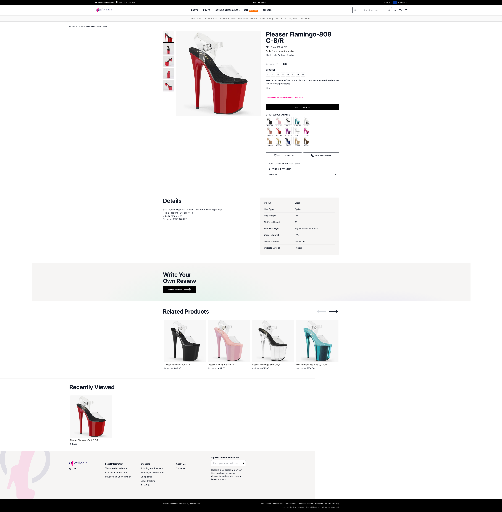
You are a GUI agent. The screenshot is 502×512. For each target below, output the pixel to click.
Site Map (335, 503)
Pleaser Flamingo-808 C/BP (221, 364)
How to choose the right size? (284, 163)
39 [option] (288, 74)
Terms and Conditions (116, 468)
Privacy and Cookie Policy (118, 476)
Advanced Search (305, 503)
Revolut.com (195, 503)
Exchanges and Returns (152, 472)
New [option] (268, 88)
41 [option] (298, 74)
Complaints (146, 476)
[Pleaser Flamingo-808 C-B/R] (91, 416)
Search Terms (290, 503)
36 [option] (273, 74)
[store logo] (103, 10)
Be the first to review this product (280, 51)
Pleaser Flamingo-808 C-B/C (266, 364)
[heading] (251, 200)
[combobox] (372, 10)
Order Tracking (148, 481)
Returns (273, 174)
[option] (269, 121)
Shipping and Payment (152, 468)
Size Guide (146, 485)
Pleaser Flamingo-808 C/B (177, 364)
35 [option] (268, 74)
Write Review (175, 289)
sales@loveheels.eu (106, 2)
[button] (387, 2)
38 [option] (283, 74)
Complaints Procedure (116, 472)
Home (72, 26)
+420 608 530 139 (127, 2)
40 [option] (293, 74)
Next (333, 311)
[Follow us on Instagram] (70, 469)
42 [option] (303, 74)
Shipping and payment (280, 169)
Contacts (180, 468)
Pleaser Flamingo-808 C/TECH (311, 364)
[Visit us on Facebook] (75, 469)
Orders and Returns (322, 503)
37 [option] (278, 74)
